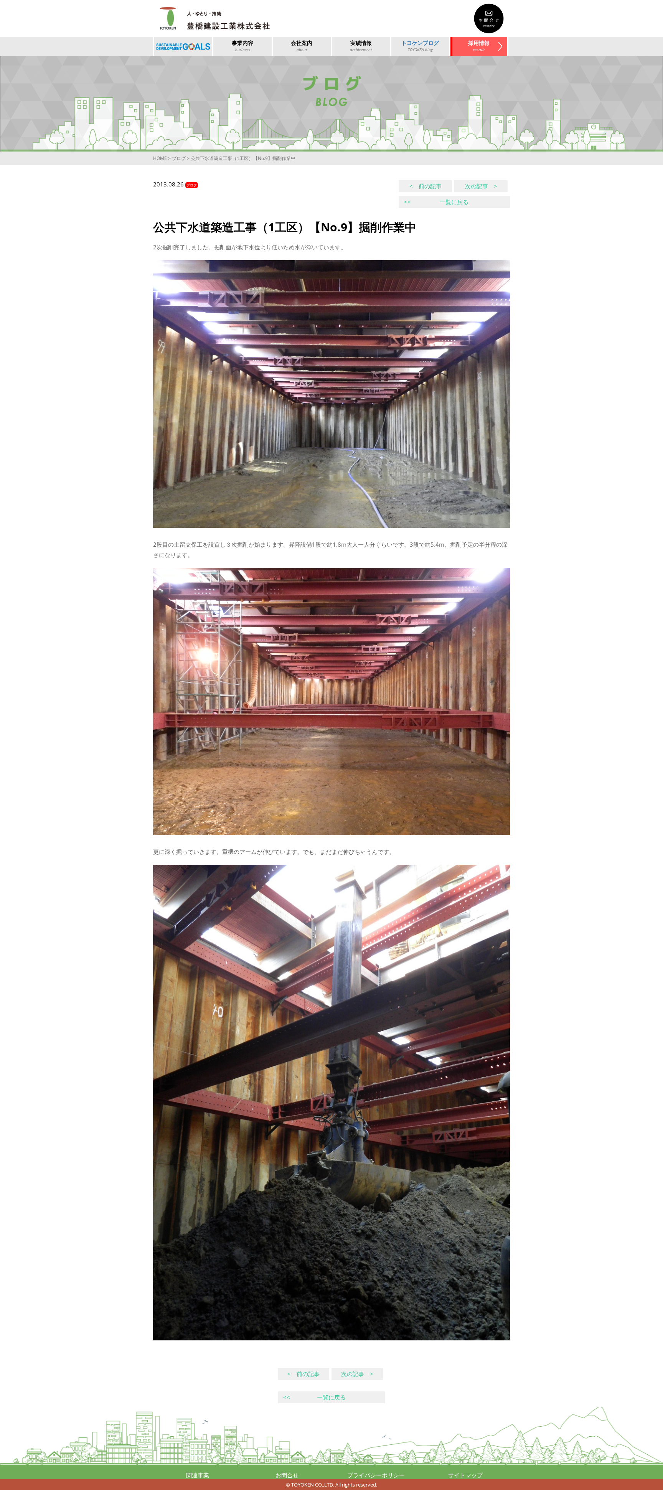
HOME (160, 158)
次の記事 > (481, 186)
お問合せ (287, 1475)
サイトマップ (465, 1475)
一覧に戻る (436, 202)
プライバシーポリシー (376, 1475)
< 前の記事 (425, 186)
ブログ (179, 158)
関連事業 (197, 1475)
